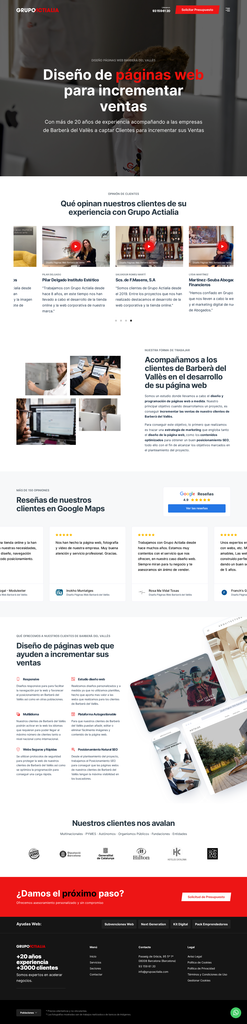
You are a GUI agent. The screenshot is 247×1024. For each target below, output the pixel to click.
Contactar (96, 974)
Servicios (95, 962)
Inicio (93, 956)
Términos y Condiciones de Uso (207, 974)
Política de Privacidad (201, 968)
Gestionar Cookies (199, 980)
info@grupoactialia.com (153, 971)
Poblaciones (27, 1012)
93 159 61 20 (161, 11)
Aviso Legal (195, 956)
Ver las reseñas (197, 508)
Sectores (95, 968)
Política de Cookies (199, 962)
